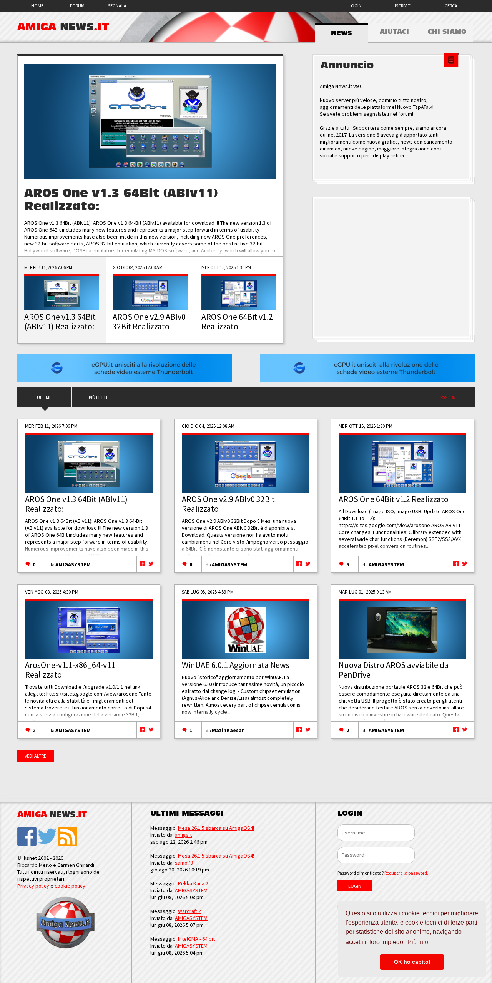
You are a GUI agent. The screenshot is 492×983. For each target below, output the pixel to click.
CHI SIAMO (447, 32)
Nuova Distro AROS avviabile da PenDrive (394, 669)
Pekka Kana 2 (193, 883)
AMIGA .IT (63, 27)
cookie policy (70, 885)
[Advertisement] (394, 268)
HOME (37, 5)
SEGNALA (117, 5)
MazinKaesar (228, 730)
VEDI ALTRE (35, 756)
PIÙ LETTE (98, 397)
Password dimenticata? (382, 873)
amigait (183, 834)
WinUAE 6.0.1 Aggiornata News (235, 664)
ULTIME (44, 397)
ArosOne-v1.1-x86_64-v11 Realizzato (70, 669)
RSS (443, 397)
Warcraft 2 (189, 911)
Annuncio (347, 65)
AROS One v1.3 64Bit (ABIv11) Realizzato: (76, 504)
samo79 (184, 862)
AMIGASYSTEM (73, 564)
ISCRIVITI (403, 5)
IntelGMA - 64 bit (196, 938)
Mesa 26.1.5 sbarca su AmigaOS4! (216, 827)
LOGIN (355, 5)
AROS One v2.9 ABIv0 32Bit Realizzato (228, 504)
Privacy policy (33, 885)
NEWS (341, 33)
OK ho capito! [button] (412, 962)
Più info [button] (417, 942)
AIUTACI (394, 32)
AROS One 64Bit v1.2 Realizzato (394, 499)
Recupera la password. (406, 873)
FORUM (77, 5)
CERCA (451, 5)
